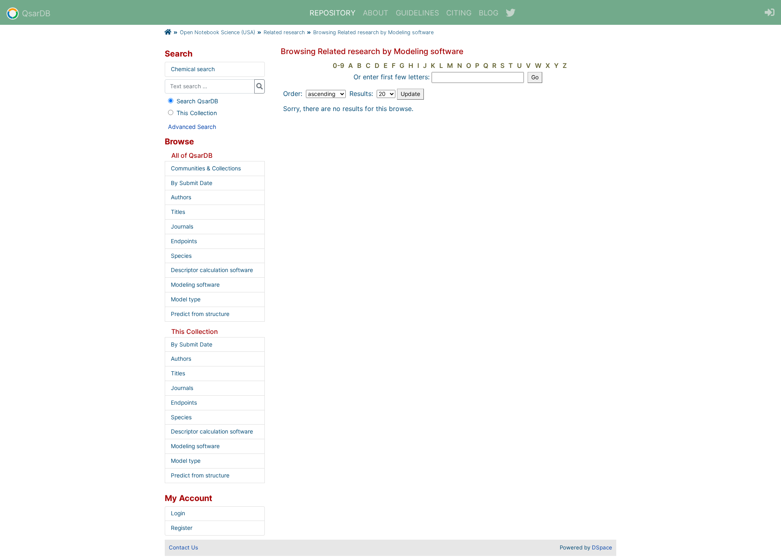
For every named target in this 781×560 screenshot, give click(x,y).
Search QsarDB (197, 101)
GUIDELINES (417, 13)
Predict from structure (200, 314)
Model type (186, 299)
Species (181, 256)
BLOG (488, 13)
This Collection (197, 112)
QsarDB (36, 13)
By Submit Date (191, 183)
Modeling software (195, 284)
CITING (458, 13)
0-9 (338, 65)
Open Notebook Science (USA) (217, 32)
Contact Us (183, 547)
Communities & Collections (206, 168)
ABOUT (375, 13)
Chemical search (193, 69)
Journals (182, 226)
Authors (181, 197)
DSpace (602, 547)
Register (181, 528)
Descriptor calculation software (212, 270)
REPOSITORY (333, 13)
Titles (178, 212)
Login (178, 513)
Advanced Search (192, 126)
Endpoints (184, 241)
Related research (284, 32)
